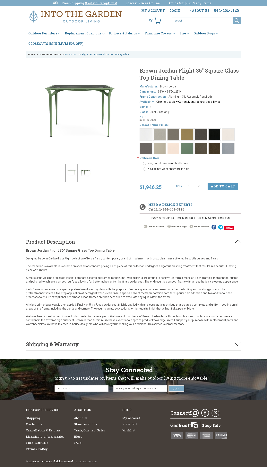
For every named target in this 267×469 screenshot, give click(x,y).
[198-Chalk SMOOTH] (146, 130)
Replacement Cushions (83, 33)
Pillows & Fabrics (123, 33)
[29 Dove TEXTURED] (228, 130)
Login (174, 10)
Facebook (205, 413)
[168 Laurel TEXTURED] (200, 130)
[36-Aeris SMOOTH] (187, 130)
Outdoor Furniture (42, 33)
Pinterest (215, 413)
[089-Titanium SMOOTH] (159, 130)
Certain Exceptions (101, 3)
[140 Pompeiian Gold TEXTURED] (214, 145)
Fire (182, 33)
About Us (200, 10)
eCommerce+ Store (86, 461)
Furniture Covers (158, 33)
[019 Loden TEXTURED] (200, 145)
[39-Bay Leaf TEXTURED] (187, 145)
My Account (153, 10)
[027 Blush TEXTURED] (173, 145)
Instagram (195, 413)
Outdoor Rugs (204, 33)
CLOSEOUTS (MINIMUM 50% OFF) (55, 43)
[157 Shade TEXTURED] (146, 145)
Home (31, 54)
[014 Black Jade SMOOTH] (214, 130)
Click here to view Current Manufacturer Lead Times (188, 101)
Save (230, 227)
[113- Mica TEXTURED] (173, 130)
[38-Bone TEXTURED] (159, 145)
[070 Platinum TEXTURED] (228, 145)
